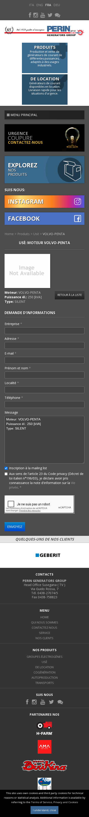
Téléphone (14, 397)
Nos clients (44, 638)
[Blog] (57, 15)
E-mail (10, 353)
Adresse (12, 338)
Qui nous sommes (44, 622)
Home (9, 234)
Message (11, 412)
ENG (39, 5)
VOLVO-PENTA (54, 234)
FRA (48, 5)
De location (44, 667)
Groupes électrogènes (45, 657)
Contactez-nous (44, 628)
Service (44, 633)
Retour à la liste (70, 295)
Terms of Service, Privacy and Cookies (54, 802)
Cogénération (44, 672)
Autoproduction (44, 677)
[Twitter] (49, 15)
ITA (31, 5)
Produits (23, 234)
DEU (56, 5)
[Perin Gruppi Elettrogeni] (44, 29)
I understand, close (44, 810)
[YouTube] (42, 15)
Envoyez (14, 527)
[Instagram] (35, 15)
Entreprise (13, 324)
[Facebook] (30, 15)
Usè (36, 234)
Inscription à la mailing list (28, 468)
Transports (44, 683)
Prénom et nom (18, 368)
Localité (12, 383)
